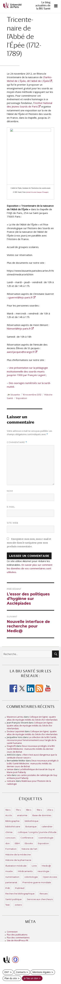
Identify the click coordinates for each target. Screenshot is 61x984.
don (7, 843)
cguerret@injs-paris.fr (20, 297)
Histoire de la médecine (18, 854)
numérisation (12, 877)
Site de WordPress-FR (17, 940)
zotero (18, 904)
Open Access (50, 877)
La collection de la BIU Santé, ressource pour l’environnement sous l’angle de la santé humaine (32, 740)
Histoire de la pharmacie (18, 860)
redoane (11, 780)
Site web (12, 522)
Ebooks (29, 843)
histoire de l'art (29, 849)
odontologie (31, 877)
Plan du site (10, 978)
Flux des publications (17, 934)
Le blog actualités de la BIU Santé (42, 5)
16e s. (8, 809)
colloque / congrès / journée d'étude (37, 832)
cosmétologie (45, 837)
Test (7, 904)
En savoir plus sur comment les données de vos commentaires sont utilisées (29, 568)
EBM (17, 843)
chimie (9, 832)
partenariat (11, 882)
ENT (6, 972)
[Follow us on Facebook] (13, 688)
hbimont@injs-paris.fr (19, 328)
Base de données (41, 815)
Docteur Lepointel (15, 731)
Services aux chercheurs (40, 899)
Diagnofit (11, 745)
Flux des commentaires (18, 937)
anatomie (22, 815)
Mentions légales (41, 972)
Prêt (7, 888)
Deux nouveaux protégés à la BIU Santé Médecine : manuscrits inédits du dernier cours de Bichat (31, 748)
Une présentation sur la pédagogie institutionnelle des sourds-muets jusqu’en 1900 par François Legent (27, 371)
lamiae (10, 769)
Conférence (26, 837)
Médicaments (25, 871)
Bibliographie (12, 821)
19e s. (39, 809)
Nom (10, 491)
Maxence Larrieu (15, 716)
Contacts (21, 972)
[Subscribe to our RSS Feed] (39, 688)
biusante (15, 394)
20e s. (50, 809)
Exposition (21, 398)
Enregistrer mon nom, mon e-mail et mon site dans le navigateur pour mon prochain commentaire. (29, 543)
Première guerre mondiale (36, 882)
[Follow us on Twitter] (22, 688)
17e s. (18, 809)
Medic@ (46, 865)
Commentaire (17, 442)
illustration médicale (16, 865)
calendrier (47, 826)
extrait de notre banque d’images (37, 192)
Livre (34, 865)
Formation (10, 849)
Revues (43, 893)
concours (10, 837)
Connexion (12, 931)
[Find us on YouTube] (48, 688)
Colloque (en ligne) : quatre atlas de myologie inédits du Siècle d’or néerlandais (32, 718)
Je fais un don (31, 978)
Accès (8, 815)
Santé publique (13, 899)
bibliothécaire (12, 826)
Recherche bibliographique (19, 893)
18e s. (29, 809)
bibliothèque (31, 821)
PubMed (19, 888)
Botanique (31, 826)
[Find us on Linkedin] (30, 688)
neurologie (43, 871)
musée (9, 871)
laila (9, 775)
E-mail (11, 506)
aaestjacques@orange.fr (20, 351)
